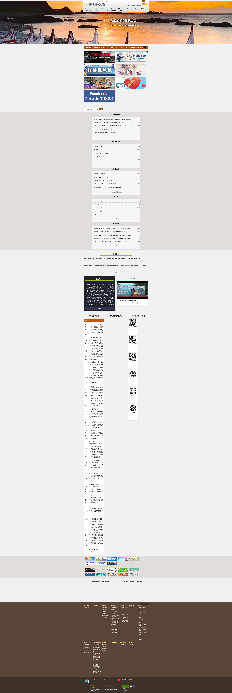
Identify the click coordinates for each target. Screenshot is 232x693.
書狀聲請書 (127, 8)
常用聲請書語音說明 (138, 170)
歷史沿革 (104, 242)
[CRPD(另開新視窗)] (91, 200)
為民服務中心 (114, 240)
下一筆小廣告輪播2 (147, 207)
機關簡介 (102, 8)
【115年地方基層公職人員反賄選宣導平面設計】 (96, 98)
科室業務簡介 (105, 247)
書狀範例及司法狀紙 (124, 244)
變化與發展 (99, 140)
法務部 (130, 1)
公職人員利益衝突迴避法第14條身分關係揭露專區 (97, 290)
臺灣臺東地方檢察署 (116, 170)
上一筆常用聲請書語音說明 (129, 180)
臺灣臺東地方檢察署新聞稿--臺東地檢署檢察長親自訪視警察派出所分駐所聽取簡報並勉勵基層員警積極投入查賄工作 (111, 94)
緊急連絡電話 (135, 1)
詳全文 (99, 152)
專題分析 (104, 282)
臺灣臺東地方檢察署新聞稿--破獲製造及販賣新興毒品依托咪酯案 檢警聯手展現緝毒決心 (104, 88)
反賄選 (140, 5)
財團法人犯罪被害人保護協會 (142, 249)
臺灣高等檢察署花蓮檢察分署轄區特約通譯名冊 (115, 255)
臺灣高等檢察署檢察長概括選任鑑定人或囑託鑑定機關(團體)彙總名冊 (97, 298)
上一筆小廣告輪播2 (85, 207)
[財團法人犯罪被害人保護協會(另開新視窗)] (116, 207)
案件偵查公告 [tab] (103, 83)
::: (83, 311)
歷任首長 (104, 244)
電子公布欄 (87, 8)
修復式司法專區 (142, 259)
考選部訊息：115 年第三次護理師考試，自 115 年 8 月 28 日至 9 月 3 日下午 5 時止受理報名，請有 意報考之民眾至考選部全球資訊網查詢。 (116, 47)
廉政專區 (142, 8)
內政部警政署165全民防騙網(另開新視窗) (113, 74)
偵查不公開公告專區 (97, 294)
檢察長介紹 (104, 240)
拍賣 (138, 5)
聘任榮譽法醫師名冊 (115, 259)
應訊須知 (113, 245)
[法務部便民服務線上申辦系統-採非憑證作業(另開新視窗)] (141, 200)
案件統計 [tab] (116, 83)
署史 (103, 251)
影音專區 (133, 139)
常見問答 (121, 1)
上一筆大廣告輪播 (84, 62)
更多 (116, 105)
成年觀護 (140, 243)
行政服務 (104, 280)
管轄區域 (104, 245)
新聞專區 (116, 115)
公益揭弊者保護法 (87, 285)
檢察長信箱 (109, 1)
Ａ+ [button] (146, 1)
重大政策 (122, 10)
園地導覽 (104, 277)
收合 (144, 236)
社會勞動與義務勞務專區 (142, 262)
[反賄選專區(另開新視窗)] (116, 61)
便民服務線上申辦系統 (115, 251)
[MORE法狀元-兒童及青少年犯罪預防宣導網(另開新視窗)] (128, 207)
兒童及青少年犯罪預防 (142, 257)
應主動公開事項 (96, 280)
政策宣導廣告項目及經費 (97, 286)
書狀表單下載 (115, 1)
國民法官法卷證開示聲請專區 (115, 248)
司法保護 (134, 8)
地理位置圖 (110, 318)
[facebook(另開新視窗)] (134, 319)
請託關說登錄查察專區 (87, 281)
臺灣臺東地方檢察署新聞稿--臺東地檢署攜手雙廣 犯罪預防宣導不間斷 (101, 91)
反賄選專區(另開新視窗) (118, 74)
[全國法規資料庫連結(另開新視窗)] (104, 200)
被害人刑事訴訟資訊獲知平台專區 (142, 241)
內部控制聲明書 (96, 282)
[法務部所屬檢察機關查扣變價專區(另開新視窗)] (128, 200)
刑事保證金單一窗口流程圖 (124, 250)
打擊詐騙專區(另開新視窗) (109, 74)
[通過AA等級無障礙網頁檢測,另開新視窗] (125, 319)
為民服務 (110, 8)
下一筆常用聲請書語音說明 (147, 180)
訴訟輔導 (118, 8)
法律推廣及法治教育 (142, 254)
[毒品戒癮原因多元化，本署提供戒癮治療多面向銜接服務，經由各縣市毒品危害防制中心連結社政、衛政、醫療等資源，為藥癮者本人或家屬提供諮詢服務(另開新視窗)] (141, 207)
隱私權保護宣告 (92, 318)
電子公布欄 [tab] (90, 83)
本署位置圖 (104, 249)
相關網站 (104, 284)
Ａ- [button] (140, 1)
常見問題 (134, 5)
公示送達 (128, 5)
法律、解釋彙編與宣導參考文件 (97, 278)
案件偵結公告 (114, 261)
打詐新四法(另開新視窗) (111, 74)
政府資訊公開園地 (88, 10)
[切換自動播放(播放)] (144, 47)
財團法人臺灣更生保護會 (142, 246)
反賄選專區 (95, 8)
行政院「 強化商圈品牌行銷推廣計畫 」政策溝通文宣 (97, 101)
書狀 (132, 5)
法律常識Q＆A (142, 270)
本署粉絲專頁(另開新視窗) (122, 74)
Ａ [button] (143, 1)
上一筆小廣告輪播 (85, 201)
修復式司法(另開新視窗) (120, 74)
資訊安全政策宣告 (99, 318)
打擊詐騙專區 (141, 272)
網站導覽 (100, 1)
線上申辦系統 (115, 318)
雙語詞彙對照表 (114, 244)
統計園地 (97, 10)
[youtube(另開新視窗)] (131, 319)
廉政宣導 (86, 283)
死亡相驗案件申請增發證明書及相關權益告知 (124, 254)
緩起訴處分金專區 (142, 264)
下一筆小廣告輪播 (147, 201)
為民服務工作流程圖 (124, 247)
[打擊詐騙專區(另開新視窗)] (91, 207)
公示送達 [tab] (142, 83)
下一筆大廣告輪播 (148, 62)
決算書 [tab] (128, 83)
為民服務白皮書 (94, 170)
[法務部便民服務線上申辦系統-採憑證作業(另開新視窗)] (116, 200)
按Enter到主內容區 (4, 0)
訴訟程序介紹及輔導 (124, 241)
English (126, 1)
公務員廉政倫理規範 (87, 278)
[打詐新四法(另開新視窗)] (104, 207)
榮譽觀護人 (141, 251)
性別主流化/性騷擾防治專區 (97, 305)
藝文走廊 (113, 263)
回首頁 (104, 1)
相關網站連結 (114, 10)
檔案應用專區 (106, 10)
